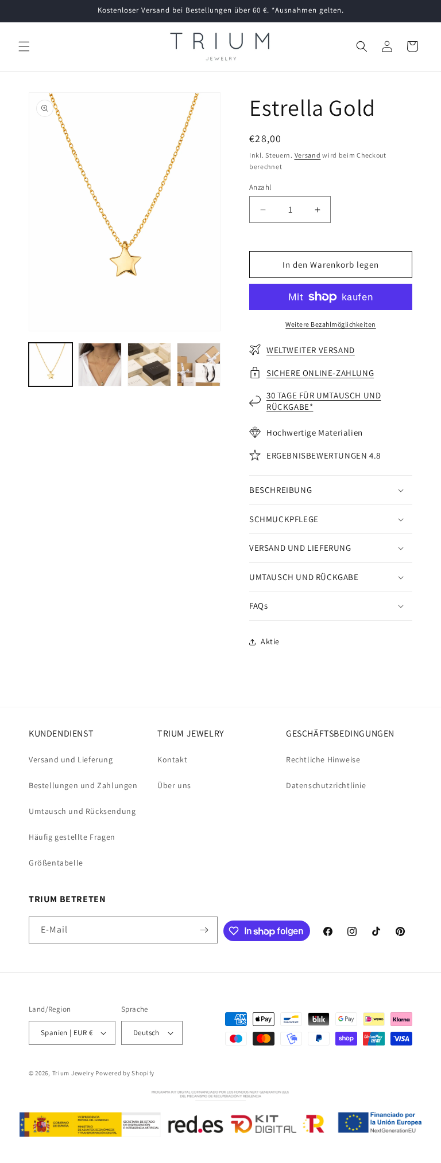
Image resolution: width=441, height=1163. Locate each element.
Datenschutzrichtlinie (326, 785)
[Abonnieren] (204, 930)
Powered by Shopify (124, 1073)
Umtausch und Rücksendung (82, 811)
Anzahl (260, 187)
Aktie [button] (270, 641)
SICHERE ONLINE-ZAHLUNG (320, 372)
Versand (308, 155)
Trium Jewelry (73, 1073)
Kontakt (172, 759)
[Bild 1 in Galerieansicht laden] (50, 364)
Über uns (174, 785)
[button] (24, 46)
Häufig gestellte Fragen (72, 837)
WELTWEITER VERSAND (310, 349)
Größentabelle (56, 862)
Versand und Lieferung (71, 759)
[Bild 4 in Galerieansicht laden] (198, 364)
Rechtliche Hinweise (323, 759)
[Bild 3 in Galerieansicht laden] (149, 364)
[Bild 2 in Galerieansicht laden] (100, 364)
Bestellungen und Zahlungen (83, 785)
